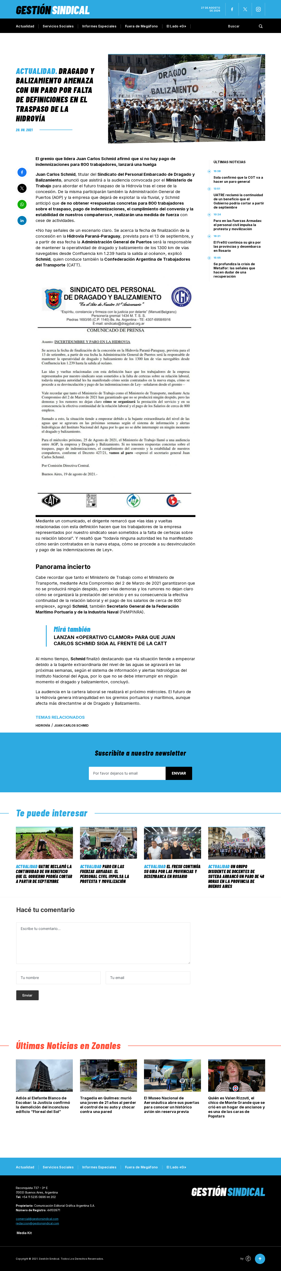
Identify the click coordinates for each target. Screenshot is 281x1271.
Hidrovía (43, 725)
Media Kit (24, 1233)
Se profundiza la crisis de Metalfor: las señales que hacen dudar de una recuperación (234, 270)
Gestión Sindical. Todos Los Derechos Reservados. (71, 1258)
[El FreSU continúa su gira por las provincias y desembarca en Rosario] (172, 843)
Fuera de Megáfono (141, 26)
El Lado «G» (176, 26)
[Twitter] (245, 9)
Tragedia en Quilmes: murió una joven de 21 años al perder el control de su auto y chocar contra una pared (108, 1105)
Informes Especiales (99, 26)
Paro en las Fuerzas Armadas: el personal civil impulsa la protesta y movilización (238, 225)
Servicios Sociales (58, 26)
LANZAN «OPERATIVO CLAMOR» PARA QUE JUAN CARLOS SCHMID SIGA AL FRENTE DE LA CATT (114, 640)
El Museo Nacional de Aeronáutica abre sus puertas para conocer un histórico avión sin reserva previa (171, 1105)
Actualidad (25, 26)
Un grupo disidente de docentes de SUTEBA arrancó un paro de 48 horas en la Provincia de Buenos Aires (236, 876)
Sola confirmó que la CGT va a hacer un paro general (238, 179)
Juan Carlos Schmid (71, 725)
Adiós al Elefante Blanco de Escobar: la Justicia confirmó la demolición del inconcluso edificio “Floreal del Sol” (43, 1105)
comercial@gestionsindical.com (37, 1219)
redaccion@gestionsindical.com (37, 1223)
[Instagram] (258, 9)
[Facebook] (232, 9)
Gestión (53, 9)
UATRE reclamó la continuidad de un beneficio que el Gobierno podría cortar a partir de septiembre (239, 201)
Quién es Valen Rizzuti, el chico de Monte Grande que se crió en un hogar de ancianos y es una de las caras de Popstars (236, 1107)
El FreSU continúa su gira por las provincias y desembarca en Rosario (237, 246)
